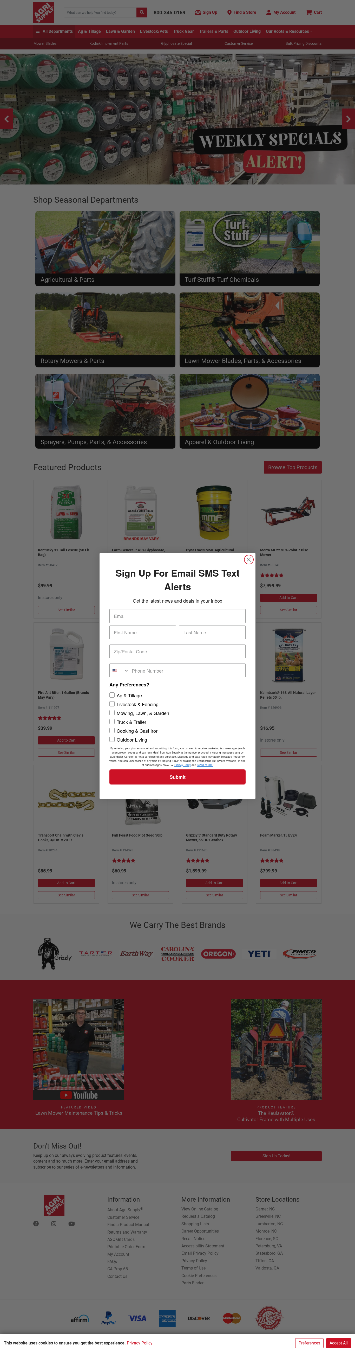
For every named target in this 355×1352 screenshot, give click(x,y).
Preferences (309, 1343)
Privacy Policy (140, 1343)
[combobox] (119, 670)
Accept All (339, 1343)
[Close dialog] (248, 559)
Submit (178, 777)
